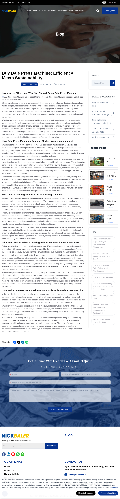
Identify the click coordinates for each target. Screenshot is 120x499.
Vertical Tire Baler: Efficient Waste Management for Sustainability (100, 309)
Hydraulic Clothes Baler (103, 277)
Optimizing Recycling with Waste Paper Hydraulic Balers (111, 203)
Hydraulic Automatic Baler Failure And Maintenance (101, 268)
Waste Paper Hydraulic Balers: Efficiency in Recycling (111, 217)
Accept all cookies (108, 493)
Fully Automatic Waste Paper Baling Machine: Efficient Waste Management (102, 243)
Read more (114, 487)
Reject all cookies (85, 493)
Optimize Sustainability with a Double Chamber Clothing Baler (103, 286)
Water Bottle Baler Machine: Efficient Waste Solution (111, 189)
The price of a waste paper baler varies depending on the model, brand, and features (112, 174)
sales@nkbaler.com (8, 2)
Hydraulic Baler (12, 474)
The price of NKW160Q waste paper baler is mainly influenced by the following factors (112, 160)
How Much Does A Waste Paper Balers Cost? (101, 256)
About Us (9, 470)
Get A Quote (110, 11)
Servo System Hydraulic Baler (103, 297)
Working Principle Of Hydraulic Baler (101, 320)
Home (7, 466)
